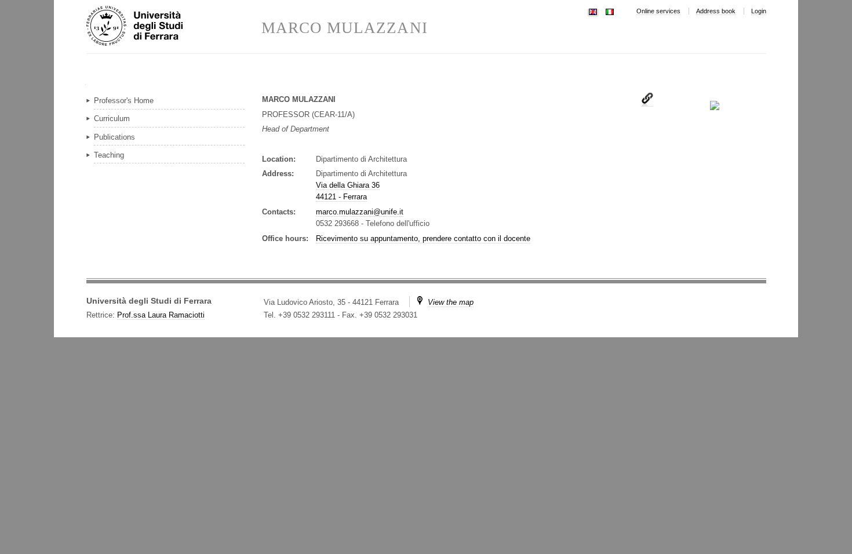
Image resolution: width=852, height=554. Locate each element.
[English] (593, 10)
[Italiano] (610, 10)
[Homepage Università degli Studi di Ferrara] (173, 27)
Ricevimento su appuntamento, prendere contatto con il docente (423, 238)
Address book (716, 11)
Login (758, 11)
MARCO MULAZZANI (344, 28)
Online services (658, 11)
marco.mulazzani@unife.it (359, 211)
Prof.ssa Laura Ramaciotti (161, 315)
